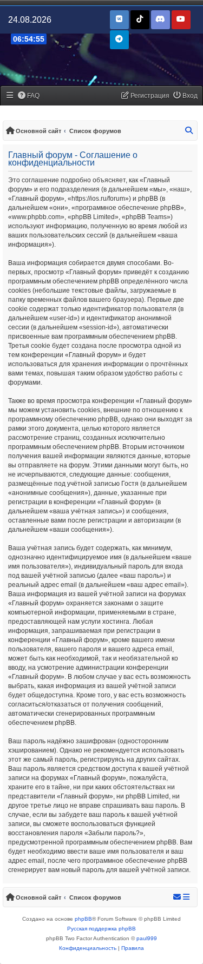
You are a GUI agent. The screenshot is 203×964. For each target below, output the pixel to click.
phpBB (83, 919)
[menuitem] (29, 96)
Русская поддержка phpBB (101, 929)
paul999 (146, 938)
